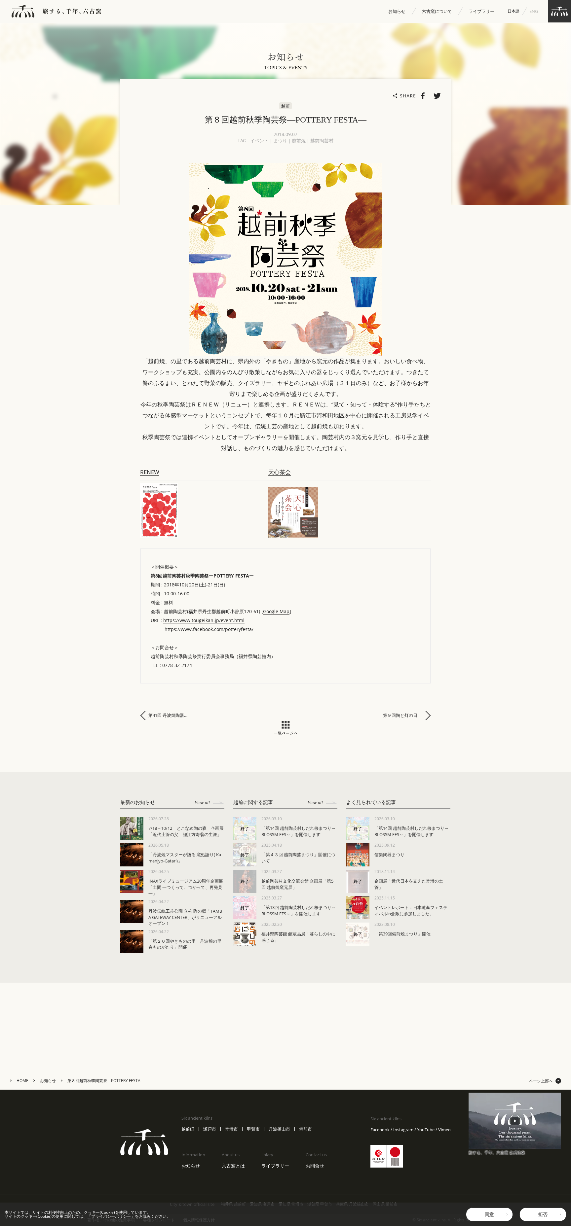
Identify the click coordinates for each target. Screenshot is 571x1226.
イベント (259, 140)
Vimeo (444, 1130)
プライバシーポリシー (111, 1216)
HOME (22, 1081)
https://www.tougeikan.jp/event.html (204, 620)
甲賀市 (253, 1129)
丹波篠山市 (279, 1129)
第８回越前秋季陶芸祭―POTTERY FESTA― (105, 1081)
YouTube (426, 1130)
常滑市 (231, 1129)
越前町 (187, 1129)
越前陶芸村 (321, 140)
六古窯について (437, 11)
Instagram (403, 1130)
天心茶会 (279, 472)
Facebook (380, 1130)
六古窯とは (233, 1166)
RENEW (149, 472)
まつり (280, 140)
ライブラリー (481, 11)
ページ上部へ (541, 1081)
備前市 (305, 1129)
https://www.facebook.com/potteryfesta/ (209, 629)
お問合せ (315, 1166)
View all (202, 802)
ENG (533, 11)
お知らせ (396, 11)
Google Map (276, 611)
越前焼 (299, 140)
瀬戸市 (209, 1129)
